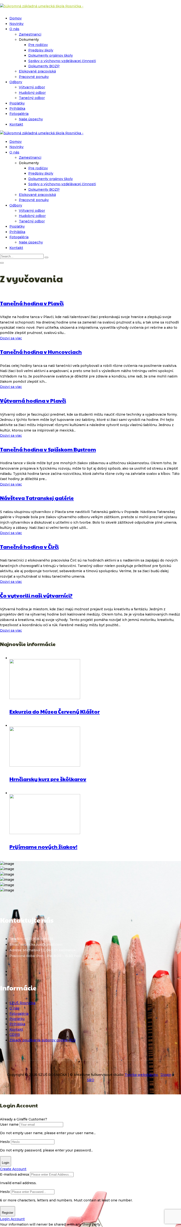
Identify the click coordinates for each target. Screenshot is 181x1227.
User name (9, 1124)
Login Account (12, 1219)
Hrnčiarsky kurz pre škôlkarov (47, 778)
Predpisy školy (40, 50)
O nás (14, 29)
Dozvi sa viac (11, 338)
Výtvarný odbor (32, 87)
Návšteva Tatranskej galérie (37, 497)
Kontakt (16, 124)
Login (5, 1162)
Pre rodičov (38, 45)
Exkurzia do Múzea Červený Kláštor (54, 711)
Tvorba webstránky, (142, 1075)
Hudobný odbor (32, 92)
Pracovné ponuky (34, 77)
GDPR (14, 1035)
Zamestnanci (30, 34)
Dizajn (165, 1075)
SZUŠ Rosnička (22, 1003)
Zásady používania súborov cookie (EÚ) (42, 1040)
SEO (90, 1080)
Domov (15, 18)
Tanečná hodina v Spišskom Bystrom (48, 449)
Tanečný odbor (32, 98)
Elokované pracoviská (37, 71)
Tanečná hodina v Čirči (29, 546)
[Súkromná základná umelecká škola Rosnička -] (41, 6)
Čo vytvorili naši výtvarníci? (36, 595)
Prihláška (17, 108)
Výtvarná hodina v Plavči (33, 400)
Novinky (16, 24)
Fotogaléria (19, 114)
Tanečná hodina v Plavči (32, 303)
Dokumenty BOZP (44, 66)
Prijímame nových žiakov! (43, 846)
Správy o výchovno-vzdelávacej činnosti (62, 61)
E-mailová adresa (14, 1174)
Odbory (15, 82)
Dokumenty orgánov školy (50, 55)
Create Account (13, 1169)
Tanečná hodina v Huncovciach (41, 351)
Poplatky (17, 103)
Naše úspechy (31, 119)
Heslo (5, 1142)
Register (7, 1212)
